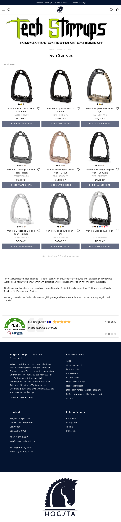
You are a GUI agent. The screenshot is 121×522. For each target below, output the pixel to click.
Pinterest (71, 431)
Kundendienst (73, 377)
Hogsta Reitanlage (75, 381)
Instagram (71, 422)
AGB (68, 361)
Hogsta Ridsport (74, 385)
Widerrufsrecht (74, 365)
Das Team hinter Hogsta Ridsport (83, 390)
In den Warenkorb (21, 124)
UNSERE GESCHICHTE (21, 397)
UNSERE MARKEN (64, 50)
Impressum (72, 373)
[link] (60, 326)
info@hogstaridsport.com (23, 441)
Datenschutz (72, 369)
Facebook (71, 418)
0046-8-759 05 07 (19, 437)
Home (51, 50)
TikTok (69, 426)
